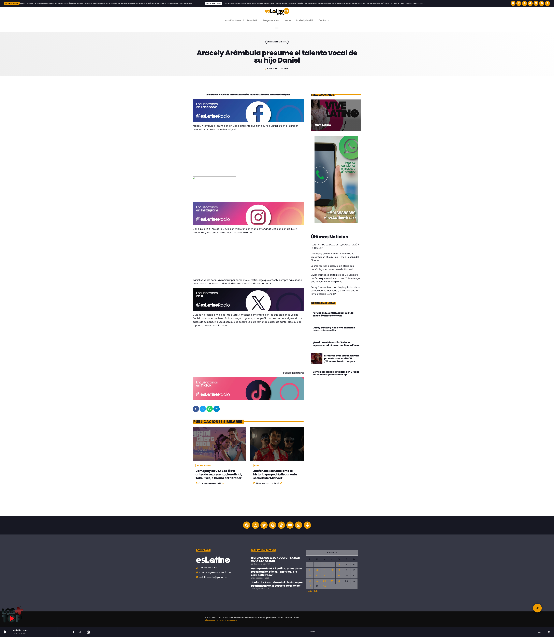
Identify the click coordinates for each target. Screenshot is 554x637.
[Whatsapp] (298, 525)
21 (310, 581)
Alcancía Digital (291, 617)
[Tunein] (524, 3)
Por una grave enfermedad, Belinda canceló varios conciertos (333, 314)
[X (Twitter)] (518, 3)
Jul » (316, 591)
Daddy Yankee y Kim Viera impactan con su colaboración (334, 329)
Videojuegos (203, 465)
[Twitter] (264, 525)
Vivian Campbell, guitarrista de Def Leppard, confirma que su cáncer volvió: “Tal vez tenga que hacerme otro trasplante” (335, 278)
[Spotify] (536, 3)
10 (332, 570)
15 (317, 575)
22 (317, 581)
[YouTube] (513, 3)
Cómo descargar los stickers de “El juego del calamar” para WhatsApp (336, 373)
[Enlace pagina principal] (277, 11)
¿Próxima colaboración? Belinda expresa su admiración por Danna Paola (336, 344)
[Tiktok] (281, 525)
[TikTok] (530, 3)
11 (339, 570)
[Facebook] (547, 3)
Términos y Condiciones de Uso (221, 620)
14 (310, 575)
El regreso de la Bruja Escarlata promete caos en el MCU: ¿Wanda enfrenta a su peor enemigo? (341, 360)
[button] (20, 606)
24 (332, 581)
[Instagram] (541, 3)
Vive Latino (323, 125)
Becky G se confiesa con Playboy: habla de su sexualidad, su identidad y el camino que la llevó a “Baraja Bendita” (335, 291)
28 (309, 586)
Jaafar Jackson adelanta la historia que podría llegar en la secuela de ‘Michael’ (275, 474)
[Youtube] (290, 525)
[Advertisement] (248, 154)
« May (309, 591)
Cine (256, 465)
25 (339, 581)
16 (324, 575)
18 (339, 575)
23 (324, 581)
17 (332, 575)
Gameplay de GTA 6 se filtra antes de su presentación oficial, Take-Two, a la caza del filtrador (218, 474)
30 (324, 586)
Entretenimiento (277, 41)
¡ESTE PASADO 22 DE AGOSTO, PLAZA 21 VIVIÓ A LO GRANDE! (275, 559)
